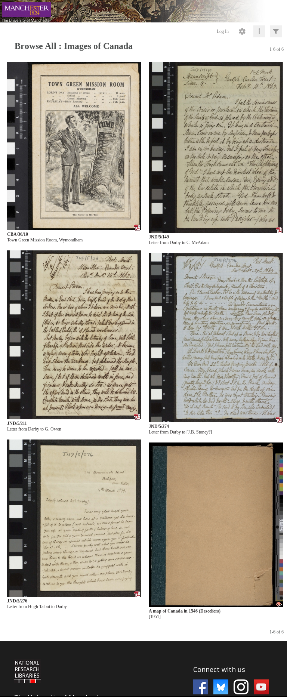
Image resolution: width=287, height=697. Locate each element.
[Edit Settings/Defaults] (242, 31)
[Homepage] (143, 11)
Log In (223, 31)
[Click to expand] (276, 31)
